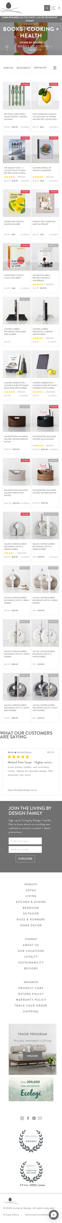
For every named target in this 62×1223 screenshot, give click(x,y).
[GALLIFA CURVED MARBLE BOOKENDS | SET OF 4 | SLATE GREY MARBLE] (45, 687)
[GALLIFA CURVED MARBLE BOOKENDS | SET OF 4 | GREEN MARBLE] (45, 525)
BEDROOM (31, 908)
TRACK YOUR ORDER (31, 1006)
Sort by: (17, 67)
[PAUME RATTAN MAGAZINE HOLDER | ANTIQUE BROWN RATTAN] (17, 418)
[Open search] (47, 8)
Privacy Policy (11, 1214)
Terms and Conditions (37, 1214)
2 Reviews (50, 392)
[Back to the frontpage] (7, 48)
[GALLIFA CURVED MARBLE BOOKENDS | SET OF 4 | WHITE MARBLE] (45, 633)
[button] (31, 19)
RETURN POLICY (31, 994)
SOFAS (31, 890)
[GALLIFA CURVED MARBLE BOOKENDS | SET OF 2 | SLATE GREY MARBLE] (17, 687)
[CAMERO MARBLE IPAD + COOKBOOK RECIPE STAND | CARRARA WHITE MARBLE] (45, 364)
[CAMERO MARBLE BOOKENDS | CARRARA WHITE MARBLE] (45, 310)
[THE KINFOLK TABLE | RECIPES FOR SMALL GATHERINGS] (45, 257)
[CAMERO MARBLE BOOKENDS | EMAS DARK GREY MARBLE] (17, 310)
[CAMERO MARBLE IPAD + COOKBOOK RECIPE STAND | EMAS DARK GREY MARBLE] (17, 364)
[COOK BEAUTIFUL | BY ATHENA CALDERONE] (45, 149)
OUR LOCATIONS (31, 951)
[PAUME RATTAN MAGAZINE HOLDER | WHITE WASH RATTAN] (17, 472)
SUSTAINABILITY (31, 962)
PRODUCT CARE (31, 988)
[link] (31, 790)
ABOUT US (31, 945)
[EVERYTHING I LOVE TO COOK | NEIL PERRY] (17, 257)
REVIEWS (31, 968)
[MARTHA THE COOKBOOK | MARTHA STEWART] (45, 203)
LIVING (31, 896)
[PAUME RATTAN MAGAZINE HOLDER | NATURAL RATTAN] (45, 472)
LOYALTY (31, 957)
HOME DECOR (31, 925)
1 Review (21, 177)
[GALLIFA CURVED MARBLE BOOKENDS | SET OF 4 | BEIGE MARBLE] (45, 579)
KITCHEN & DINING (31, 902)
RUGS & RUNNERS (31, 919)
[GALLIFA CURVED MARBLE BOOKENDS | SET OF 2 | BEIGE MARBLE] (17, 579)
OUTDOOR (31, 913)
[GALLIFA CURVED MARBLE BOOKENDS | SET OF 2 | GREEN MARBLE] (17, 525)
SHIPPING (31, 1011)
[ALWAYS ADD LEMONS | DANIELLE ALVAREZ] (17, 203)
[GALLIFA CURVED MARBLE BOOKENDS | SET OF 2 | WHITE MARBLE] (17, 633)
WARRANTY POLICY (31, 1000)
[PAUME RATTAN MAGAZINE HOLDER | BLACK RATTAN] (45, 418)
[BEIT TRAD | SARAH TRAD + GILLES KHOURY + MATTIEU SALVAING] (17, 95)
